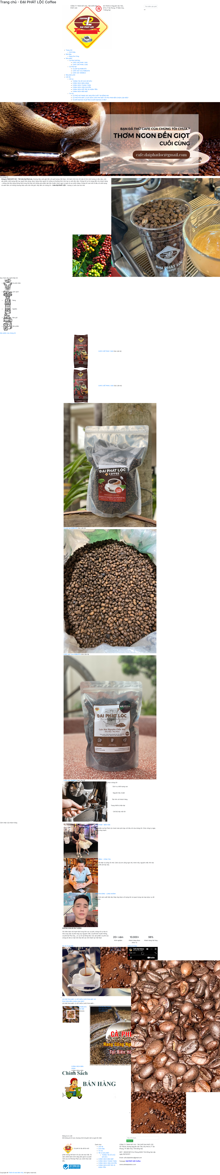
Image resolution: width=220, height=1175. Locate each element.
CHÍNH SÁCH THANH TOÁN (82, 85)
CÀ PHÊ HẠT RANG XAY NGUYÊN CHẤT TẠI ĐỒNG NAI (91, 95)
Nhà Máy (69, 54)
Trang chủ (69, 50)
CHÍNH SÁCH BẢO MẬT (80, 91)
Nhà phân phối (70, 75)
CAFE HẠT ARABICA (79, 73)
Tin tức (71, 93)
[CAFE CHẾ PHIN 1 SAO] (81, 351)
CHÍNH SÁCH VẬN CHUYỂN (82, 87)
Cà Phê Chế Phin (74, 60)
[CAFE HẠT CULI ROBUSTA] (110, 591)
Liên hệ (68, 77)
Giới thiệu (72, 52)
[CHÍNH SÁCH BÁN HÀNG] (89, 1082)
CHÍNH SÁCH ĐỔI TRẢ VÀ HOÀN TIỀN (85, 89)
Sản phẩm (69, 58)
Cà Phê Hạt (73, 66)
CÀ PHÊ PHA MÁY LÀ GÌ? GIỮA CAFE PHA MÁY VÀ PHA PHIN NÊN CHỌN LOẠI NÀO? (100, 97)
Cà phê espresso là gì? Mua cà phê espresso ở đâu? (89, 100)
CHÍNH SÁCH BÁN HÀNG (81, 83)
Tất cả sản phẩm (103, 1153)
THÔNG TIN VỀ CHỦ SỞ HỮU (82, 81)
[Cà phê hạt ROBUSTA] (110, 465)
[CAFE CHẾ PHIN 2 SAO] (81, 385)
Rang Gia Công (74, 56)
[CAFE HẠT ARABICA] (110, 717)
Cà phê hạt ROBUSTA (80, 69)
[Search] (144, 9)
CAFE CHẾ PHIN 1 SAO (80, 62)
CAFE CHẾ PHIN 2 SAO (80, 64)
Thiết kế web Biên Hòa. (16, 1172)
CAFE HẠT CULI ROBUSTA (81, 71)
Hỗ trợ (71, 79)
